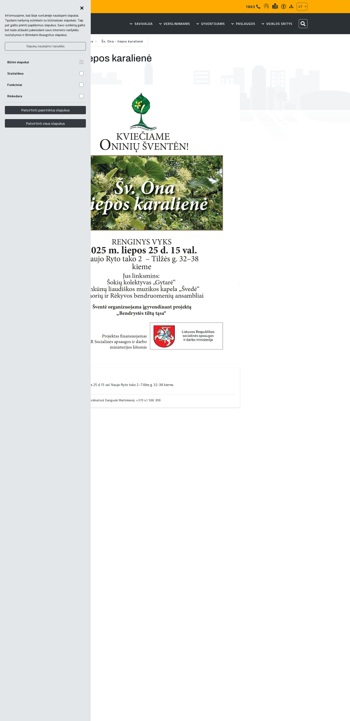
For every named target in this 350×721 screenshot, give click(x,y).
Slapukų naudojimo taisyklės (45, 46)
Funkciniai (14, 84)
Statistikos (15, 73)
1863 (250, 6)
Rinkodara (14, 96)
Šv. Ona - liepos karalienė (122, 41)
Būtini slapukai (18, 62)
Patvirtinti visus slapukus (45, 123)
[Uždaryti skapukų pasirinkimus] (82, 8)
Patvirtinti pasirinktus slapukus (45, 110)
